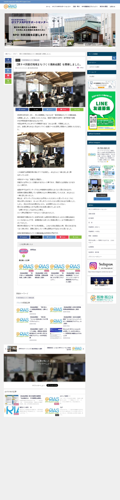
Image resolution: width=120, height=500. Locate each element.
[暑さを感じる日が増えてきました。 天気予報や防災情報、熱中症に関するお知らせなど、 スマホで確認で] (108, 171)
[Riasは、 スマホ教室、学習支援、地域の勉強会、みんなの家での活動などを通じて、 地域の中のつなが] (94, 171)
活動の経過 (91, 213)
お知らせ (112, 6)
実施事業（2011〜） (94, 227)
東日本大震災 (104, 6)
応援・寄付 (76, 6)
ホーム (48, 6)
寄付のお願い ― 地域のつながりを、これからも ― (101, 241)
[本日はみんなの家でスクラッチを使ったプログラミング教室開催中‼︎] (94, 185)
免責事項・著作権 (93, 252)
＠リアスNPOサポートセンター (61, 6)
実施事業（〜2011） (94, 231)
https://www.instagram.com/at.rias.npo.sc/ (100, 271)
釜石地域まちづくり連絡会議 (31, 60)
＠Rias (81, 67)
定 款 (90, 222)
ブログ (18, 60)
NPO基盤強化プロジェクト (90, 6)
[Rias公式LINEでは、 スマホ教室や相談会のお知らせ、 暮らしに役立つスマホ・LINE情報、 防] (108, 185)
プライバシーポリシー (95, 256)
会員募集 (91, 247)
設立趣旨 (91, 218)
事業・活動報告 (93, 236)
